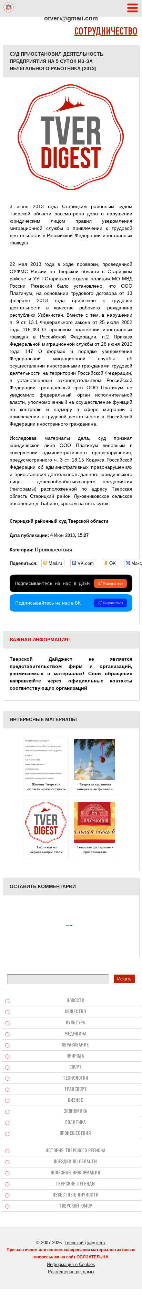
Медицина (75, 1034)
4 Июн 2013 (62, 535)
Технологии (75, 1078)
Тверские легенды (75, 1184)
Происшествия (53, 549)
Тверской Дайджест (84, 1242)
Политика (75, 1122)
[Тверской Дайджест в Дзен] (71, 590)
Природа (75, 1056)
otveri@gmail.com (71, 18)
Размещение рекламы (71, 1271)
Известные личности (75, 1195)
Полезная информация (75, 1173)
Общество (75, 1011)
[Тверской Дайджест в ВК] (71, 610)
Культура (75, 1023)
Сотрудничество (106, 32)
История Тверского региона (75, 1150)
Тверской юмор (75, 1206)
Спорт (75, 1067)
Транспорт (75, 1089)
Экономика (75, 1111)
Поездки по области (75, 1162)
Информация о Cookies (71, 1264)
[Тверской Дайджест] (8, 8)
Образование (75, 1045)
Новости (75, 1000)
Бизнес (75, 1100)
